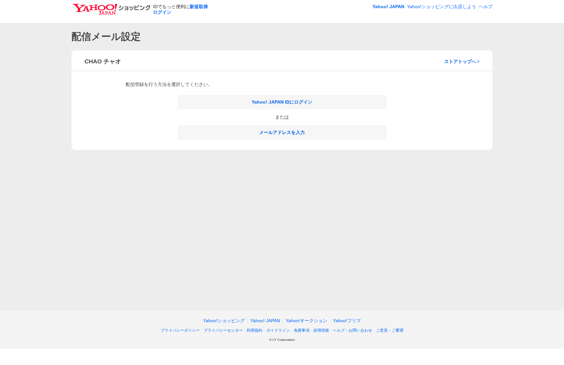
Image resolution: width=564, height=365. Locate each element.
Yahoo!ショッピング (224, 320)
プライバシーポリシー (180, 330)
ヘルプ (486, 6)
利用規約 (254, 330)
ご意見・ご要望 (389, 330)
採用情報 (321, 330)
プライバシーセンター (223, 330)
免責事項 (301, 330)
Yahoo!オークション (306, 320)
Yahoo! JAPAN (388, 6)
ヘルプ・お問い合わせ (352, 330)
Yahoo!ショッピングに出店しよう (441, 6)
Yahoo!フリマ (347, 320)
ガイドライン (278, 330)
